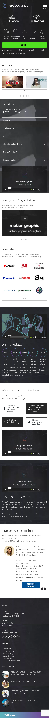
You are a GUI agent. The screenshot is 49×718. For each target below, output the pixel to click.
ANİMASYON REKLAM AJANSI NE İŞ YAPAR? (24, 681)
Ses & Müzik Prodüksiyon (11, 661)
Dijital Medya (7, 658)
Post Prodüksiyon (8, 654)
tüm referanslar (24, 302)
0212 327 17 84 (7, 626)
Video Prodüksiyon (9, 651)
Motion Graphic (8, 656)
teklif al (24, 45)
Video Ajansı (6, 649)
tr (45, 8)
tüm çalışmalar (24, 91)
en (43, 8)
